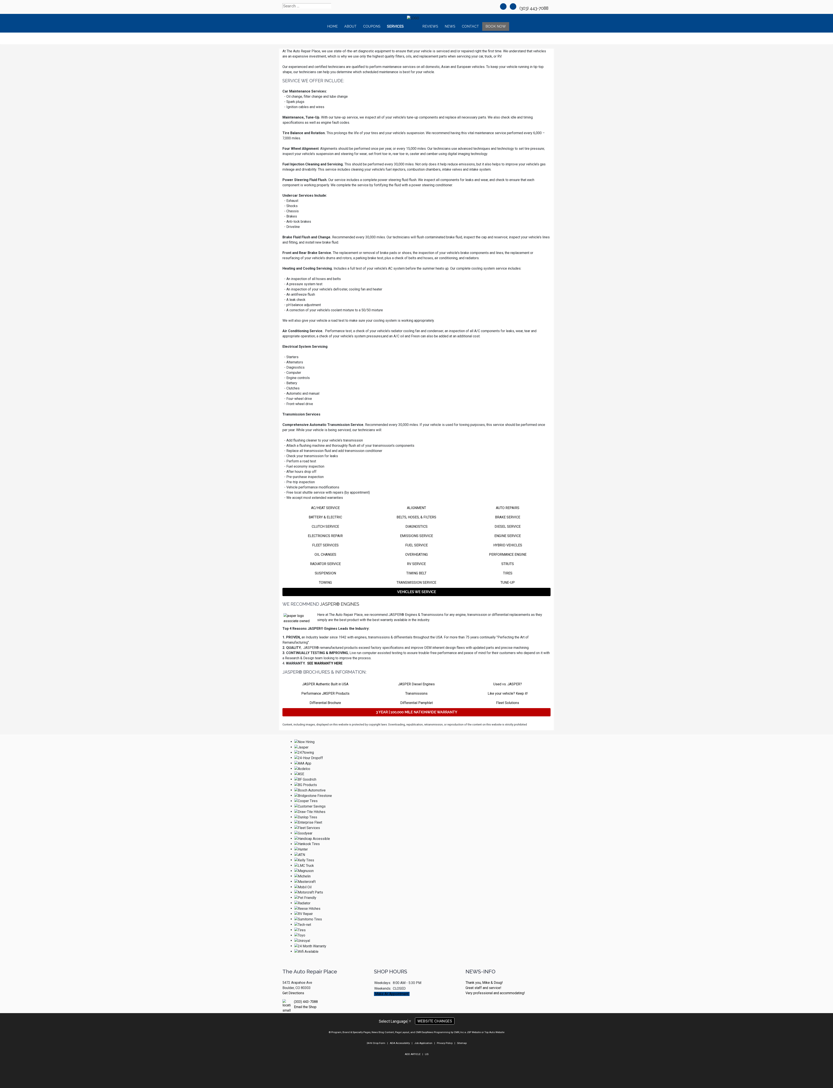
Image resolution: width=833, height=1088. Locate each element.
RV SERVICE (416, 564)
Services (395, 26)
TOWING (325, 582)
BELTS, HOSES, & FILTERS (416, 517)
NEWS (450, 26)
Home (332, 26)
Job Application (423, 1043)
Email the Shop (305, 1007)
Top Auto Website (494, 1032)
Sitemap (462, 1043)
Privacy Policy (445, 1043)
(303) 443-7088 (534, 8)
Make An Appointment (391, 994)
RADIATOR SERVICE (325, 564)
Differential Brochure (325, 703)
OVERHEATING (416, 554)
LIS (426, 1054)
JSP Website (474, 1032)
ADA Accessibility (400, 1043)
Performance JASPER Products (325, 693)
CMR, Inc (459, 1032)
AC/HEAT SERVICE (325, 508)
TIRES (507, 573)
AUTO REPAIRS (507, 508)
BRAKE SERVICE (507, 517)
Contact (470, 26)
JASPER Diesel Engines (416, 684)
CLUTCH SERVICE (325, 526)
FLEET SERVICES (325, 545)
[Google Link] (513, 6)
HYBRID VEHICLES (507, 545)
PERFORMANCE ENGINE (507, 554)
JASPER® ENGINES (339, 604)
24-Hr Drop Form (376, 1043)
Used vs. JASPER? (507, 684)
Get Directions (293, 993)
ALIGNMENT (416, 508)
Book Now (495, 26)
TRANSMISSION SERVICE (416, 582)
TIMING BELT (416, 573)
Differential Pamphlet (416, 703)
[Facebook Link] (503, 6)
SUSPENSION (325, 573)
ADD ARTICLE (412, 1054)
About (350, 26)
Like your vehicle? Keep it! (508, 693)
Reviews (430, 26)
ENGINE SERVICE (507, 536)
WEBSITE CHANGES (434, 1021)
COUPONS (371, 26)
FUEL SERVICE (416, 545)
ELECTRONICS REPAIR (325, 536)
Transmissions (416, 693)
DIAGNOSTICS (416, 526)
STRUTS (507, 564)
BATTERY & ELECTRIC (325, 517)
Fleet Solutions (507, 703)
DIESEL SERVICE (508, 526)
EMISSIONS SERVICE (416, 536)
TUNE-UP (507, 582)
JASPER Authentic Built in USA (325, 684)
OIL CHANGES (325, 554)
